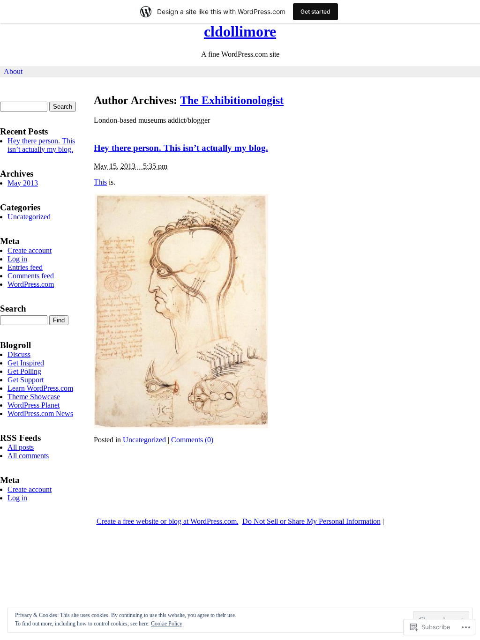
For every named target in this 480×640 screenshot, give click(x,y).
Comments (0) (192, 440)
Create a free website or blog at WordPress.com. (168, 521)
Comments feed (31, 276)
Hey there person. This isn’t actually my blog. (181, 148)
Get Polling (24, 371)
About (13, 71)
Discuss (19, 354)
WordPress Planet (34, 405)
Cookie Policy (166, 623)
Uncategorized (144, 440)
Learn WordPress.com (40, 388)
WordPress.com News (40, 413)
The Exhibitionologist (232, 100)
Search (13, 308)
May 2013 (23, 183)
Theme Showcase (34, 397)
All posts (21, 447)
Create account (30, 250)
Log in (17, 259)
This (100, 182)
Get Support (26, 380)
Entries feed (25, 267)
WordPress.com (31, 284)
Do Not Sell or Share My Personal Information (311, 521)
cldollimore (240, 31)
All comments (28, 456)
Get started (315, 11)
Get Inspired (26, 363)
